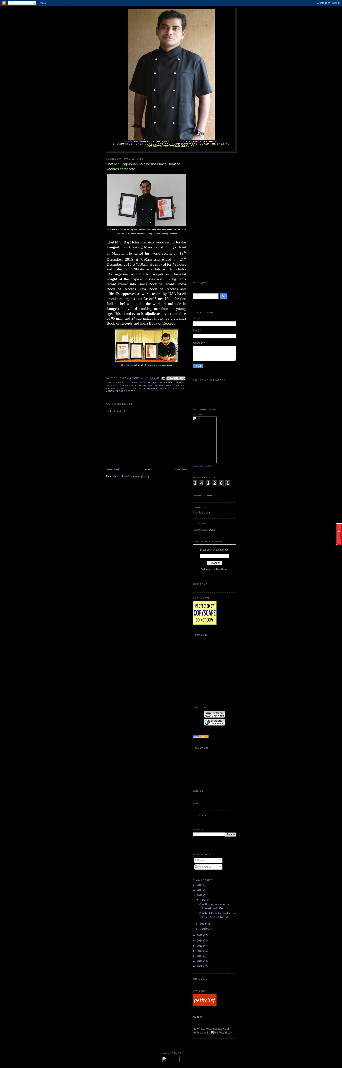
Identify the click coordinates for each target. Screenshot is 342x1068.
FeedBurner (222, 569)
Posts (201, 860)
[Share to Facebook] (180, 378)
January (205, 928)
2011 (200, 956)
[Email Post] (163, 378)
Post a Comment (115, 411)
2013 (200, 945)
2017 (200, 890)
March (204, 923)
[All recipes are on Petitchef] (205, 1005)
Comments (204, 866)
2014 (200, 940)
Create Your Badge (202, 466)
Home (146, 469)
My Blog (197, 1016)
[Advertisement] (135, 440)
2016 (200, 895)
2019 (200, 885)
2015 (200, 935)
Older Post (181, 469)
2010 (200, 961)
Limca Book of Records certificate (129, 385)
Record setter (125, 391)
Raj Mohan (198, 414)
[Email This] (168, 378)
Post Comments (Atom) (135, 476)
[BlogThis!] (172, 378)
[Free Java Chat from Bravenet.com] (214, 724)
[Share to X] (176, 378)
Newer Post (112, 469)
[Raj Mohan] (205, 462)
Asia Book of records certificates (139, 382)
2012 (200, 950)
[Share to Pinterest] (183, 378)
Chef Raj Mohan (174, 382)
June (203, 899)
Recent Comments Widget (204, 530)
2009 (200, 966)
